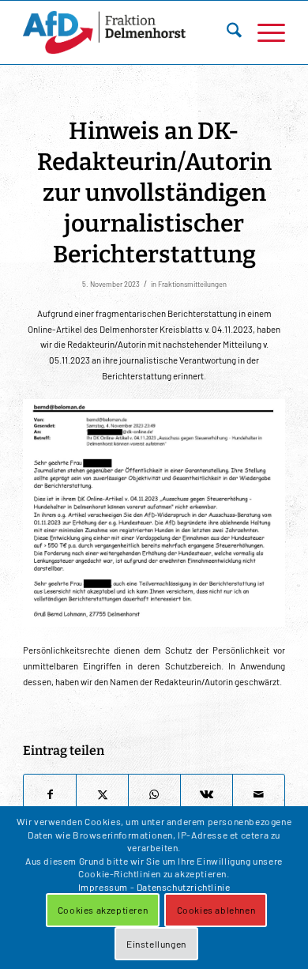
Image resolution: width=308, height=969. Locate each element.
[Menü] (263, 32)
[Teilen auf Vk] (206, 795)
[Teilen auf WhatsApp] (154, 795)
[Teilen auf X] (102, 795)
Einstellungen (156, 943)
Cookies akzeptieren (103, 909)
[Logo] (127, 32)
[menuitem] (226, 32)
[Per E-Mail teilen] (258, 795)
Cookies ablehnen (216, 909)
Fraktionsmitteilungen (192, 284)
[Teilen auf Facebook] (50, 795)
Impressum (103, 886)
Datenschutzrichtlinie (184, 886)
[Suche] (226, 32)
